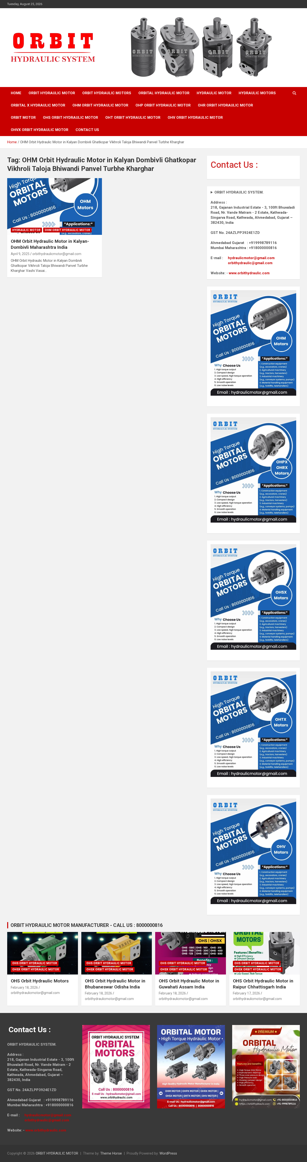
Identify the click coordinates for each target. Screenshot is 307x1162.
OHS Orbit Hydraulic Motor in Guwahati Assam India (189, 984)
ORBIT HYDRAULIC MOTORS (106, 93)
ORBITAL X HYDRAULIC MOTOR (38, 105)
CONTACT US (87, 130)
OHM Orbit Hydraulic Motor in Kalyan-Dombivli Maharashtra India (50, 244)
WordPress (168, 1153)
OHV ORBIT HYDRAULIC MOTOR (195, 117)
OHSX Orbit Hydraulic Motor (35, 969)
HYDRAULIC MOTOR (214, 93)
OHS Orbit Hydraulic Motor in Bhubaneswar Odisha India (115, 984)
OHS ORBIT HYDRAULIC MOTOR (70, 117)
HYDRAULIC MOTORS (257, 93)
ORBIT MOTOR (23, 117)
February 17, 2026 (246, 993)
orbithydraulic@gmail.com (250, 263)
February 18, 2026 (24, 987)
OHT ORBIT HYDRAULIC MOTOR (132, 117)
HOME (16, 93)
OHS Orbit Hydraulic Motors (40, 981)
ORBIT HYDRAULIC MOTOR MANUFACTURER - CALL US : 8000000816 (87, 925)
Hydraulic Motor (26, 230)
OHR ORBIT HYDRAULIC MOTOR (225, 105)
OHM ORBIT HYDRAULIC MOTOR (100, 105)
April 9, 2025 (20, 254)
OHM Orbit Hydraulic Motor (67, 230)
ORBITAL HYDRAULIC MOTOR (163, 93)
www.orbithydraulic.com (249, 273)
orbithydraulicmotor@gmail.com (56, 254)
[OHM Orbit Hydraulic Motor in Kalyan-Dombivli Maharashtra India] (54, 206)
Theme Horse (111, 1153)
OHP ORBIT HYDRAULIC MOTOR (163, 105)
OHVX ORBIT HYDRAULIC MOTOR (39, 130)
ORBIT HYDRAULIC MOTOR (52, 93)
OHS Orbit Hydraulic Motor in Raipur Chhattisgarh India (263, 984)
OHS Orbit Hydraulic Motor (34, 963)
